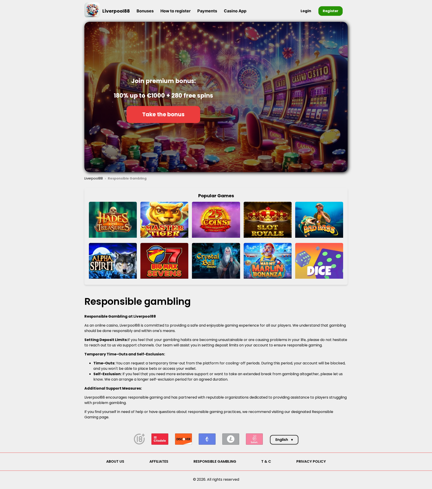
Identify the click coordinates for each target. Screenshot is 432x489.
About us (115, 461)
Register (330, 10)
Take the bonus (163, 114)
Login (306, 10)
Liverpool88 (116, 11)
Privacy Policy (311, 461)
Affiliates (158, 461)
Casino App (235, 11)
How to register (175, 11)
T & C (266, 461)
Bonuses (145, 11)
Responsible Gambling (215, 461)
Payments (207, 11)
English (284, 439)
